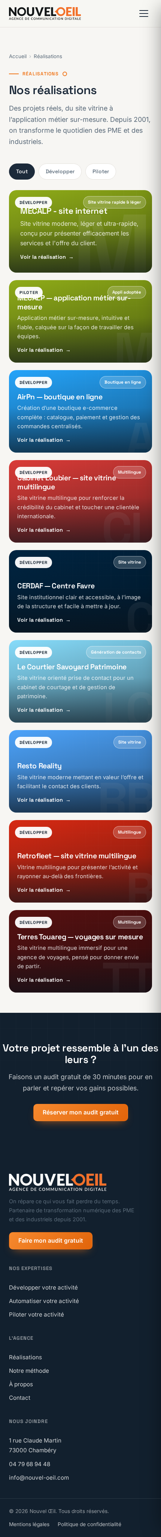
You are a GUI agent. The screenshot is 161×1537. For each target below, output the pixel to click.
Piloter (100, 171)
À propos (21, 1384)
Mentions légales (29, 1524)
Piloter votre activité (36, 1314)
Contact (19, 1397)
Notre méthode (29, 1370)
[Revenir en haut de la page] (145, 1524)
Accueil (18, 56)
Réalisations (48, 56)
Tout (22, 171)
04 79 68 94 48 (29, 1464)
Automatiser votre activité (44, 1301)
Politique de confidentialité (89, 1524)
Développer (60, 171)
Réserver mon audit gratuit (81, 1112)
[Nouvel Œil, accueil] (45, 13)
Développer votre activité (43, 1287)
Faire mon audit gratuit (50, 1240)
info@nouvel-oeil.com (39, 1477)
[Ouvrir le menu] (144, 13)
